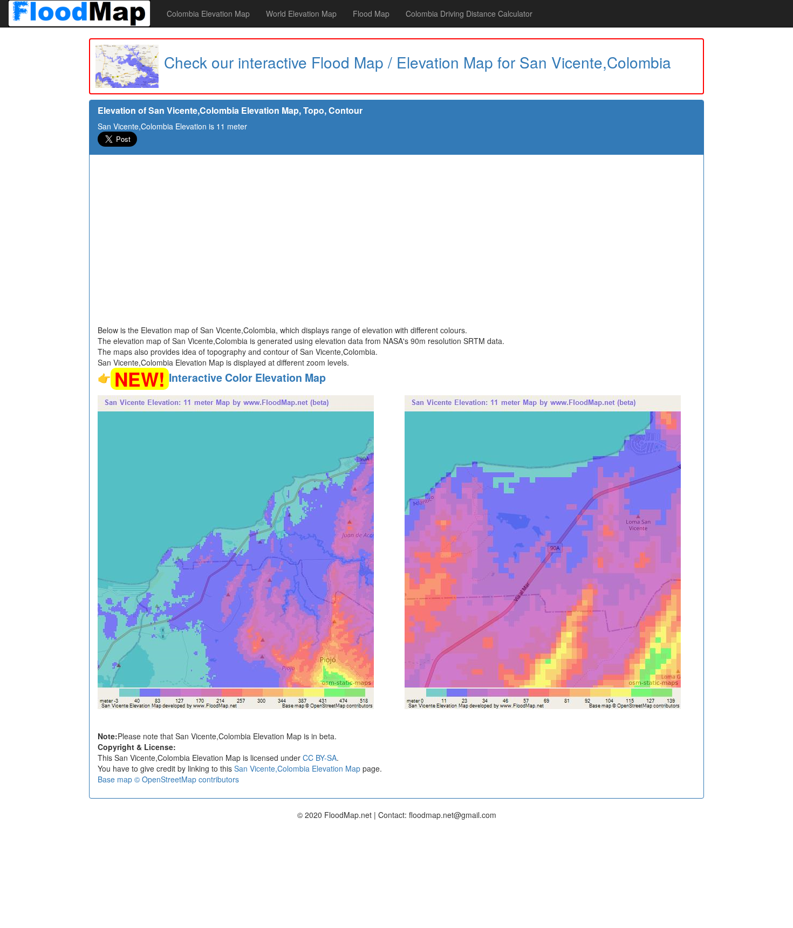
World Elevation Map (301, 13)
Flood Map (371, 13)
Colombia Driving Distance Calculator (469, 13)
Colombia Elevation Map (208, 13)
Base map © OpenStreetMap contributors (168, 779)
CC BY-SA (320, 757)
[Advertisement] (396, 243)
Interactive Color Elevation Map (247, 377)
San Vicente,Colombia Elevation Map (297, 768)
